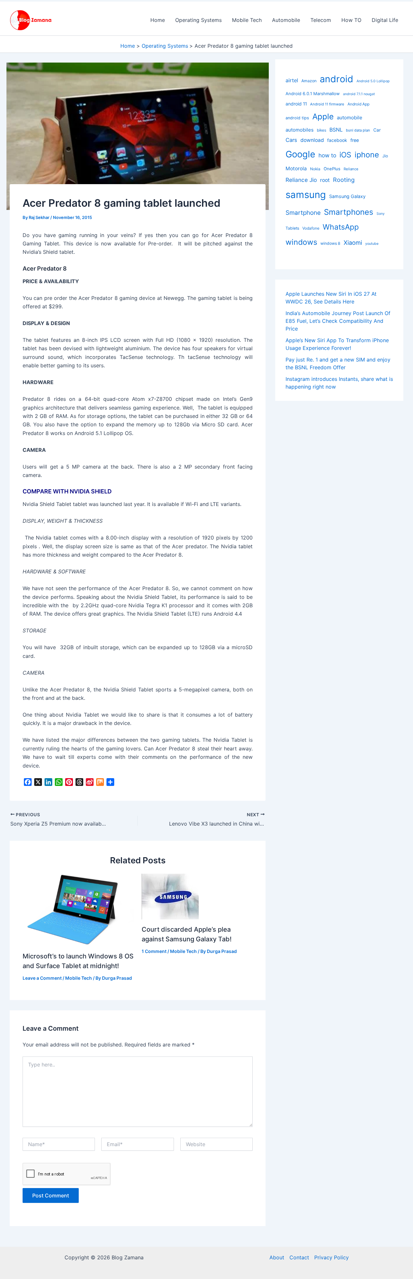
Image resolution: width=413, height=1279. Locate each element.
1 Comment (154, 951)
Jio (385, 156)
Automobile (286, 20)
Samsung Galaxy (347, 196)
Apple (323, 116)
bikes (321, 130)
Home (157, 20)
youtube (371, 244)
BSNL (336, 129)
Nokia (315, 168)
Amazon (309, 80)
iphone (367, 154)
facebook (337, 140)
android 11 (296, 103)
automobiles (300, 130)
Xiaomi (353, 242)
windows (301, 242)
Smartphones (348, 212)
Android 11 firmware (327, 104)
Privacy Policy (331, 1257)
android (336, 78)
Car (377, 130)
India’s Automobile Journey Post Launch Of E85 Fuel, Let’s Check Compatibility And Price (338, 321)
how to (327, 155)
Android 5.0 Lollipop (373, 81)
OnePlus (332, 168)
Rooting (344, 179)
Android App (358, 104)
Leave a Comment (42, 978)
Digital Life (385, 20)
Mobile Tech (247, 20)
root (325, 180)
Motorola (296, 168)
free (354, 140)
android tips (297, 117)
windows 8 (330, 243)
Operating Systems (198, 20)
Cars (291, 140)
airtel (292, 80)
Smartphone (303, 212)
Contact (299, 1257)
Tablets (292, 228)
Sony (381, 214)
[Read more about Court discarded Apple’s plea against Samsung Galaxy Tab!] (170, 896)
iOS (345, 154)
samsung (306, 194)
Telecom (320, 20)
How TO (351, 20)
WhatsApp (341, 227)
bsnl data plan (358, 130)
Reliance (351, 169)
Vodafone (310, 228)
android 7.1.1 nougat (359, 94)
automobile (349, 117)
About (276, 1257)
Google (300, 154)
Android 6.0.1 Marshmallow (313, 93)
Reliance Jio (301, 179)
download (312, 140)
